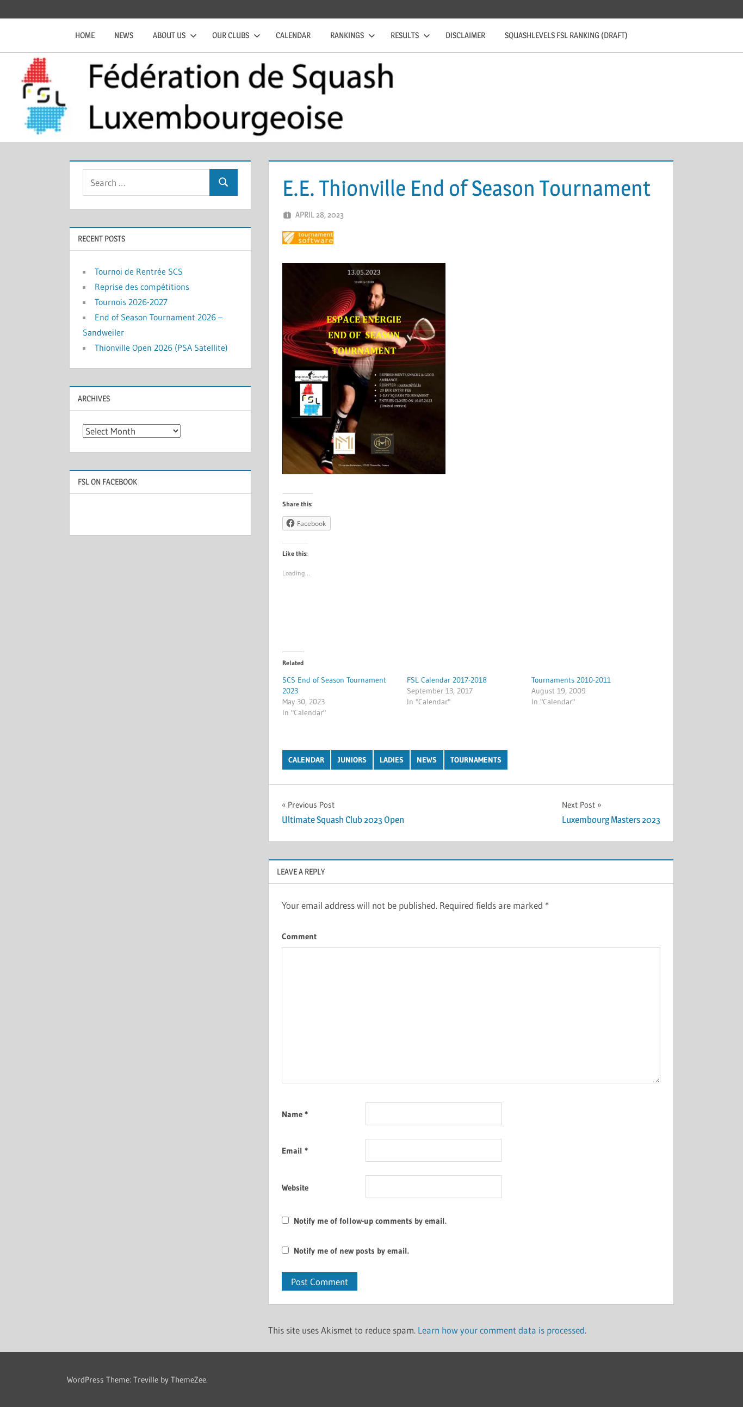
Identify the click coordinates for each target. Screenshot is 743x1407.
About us (169, 35)
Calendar (293, 35)
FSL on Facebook (107, 481)
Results (405, 35)
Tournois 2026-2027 (131, 301)
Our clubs (230, 35)
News (123, 35)
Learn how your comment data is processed (501, 1330)
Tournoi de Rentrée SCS (139, 271)
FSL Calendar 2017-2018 (447, 680)
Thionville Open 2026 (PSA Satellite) (161, 347)
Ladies (392, 760)
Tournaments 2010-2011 (571, 680)
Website (295, 1187)
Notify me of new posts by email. (351, 1250)
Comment (299, 936)
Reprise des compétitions (142, 286)
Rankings (347, 35)
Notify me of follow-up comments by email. (370, 1221)
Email (295, 1150)
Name (295, 1114)
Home (85, 35)
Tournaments (475, 760)
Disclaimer (465, 35)
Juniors (352, 760)
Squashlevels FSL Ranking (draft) (566, 35)
